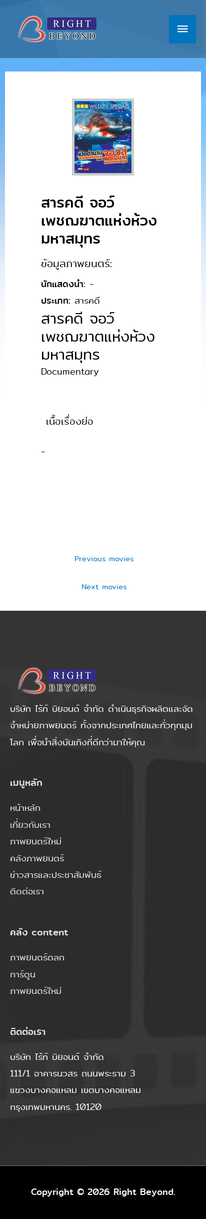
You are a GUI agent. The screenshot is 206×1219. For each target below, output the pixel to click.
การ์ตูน (23, 974)
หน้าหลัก (25, 807)
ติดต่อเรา (27, 891)
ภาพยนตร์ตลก (37, 957)
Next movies (104, 586)
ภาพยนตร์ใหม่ (36, 841)
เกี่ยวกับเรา (30, 824)
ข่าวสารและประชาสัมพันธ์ (56, 874)
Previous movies (104, 558)
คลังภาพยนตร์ (37, 858)
